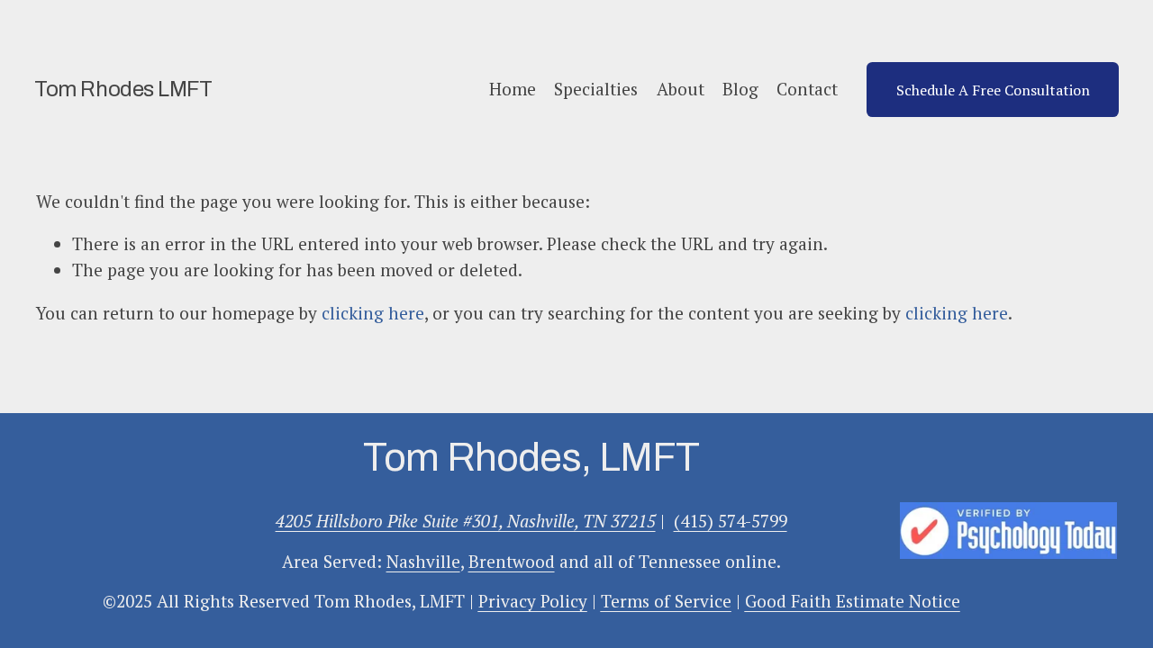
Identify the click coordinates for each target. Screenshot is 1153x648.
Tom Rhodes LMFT (123, 89)
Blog (740, 88)
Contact (807, 88)
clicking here (373, 313)
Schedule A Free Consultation (993, 90)
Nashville (423, 561)
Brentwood (511, 561)
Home (512, 88)
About (680, 88)
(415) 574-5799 (730, 520)
